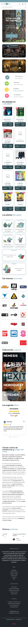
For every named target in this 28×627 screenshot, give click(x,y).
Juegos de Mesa (14, 572)
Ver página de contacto (14, 613)
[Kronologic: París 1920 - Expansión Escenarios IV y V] (7, 133)
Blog (14, 579)
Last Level (8, 182)
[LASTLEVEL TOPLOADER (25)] (7, 175)
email (22, 90)
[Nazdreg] (20, 196)
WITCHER (11, 395)
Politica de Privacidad (14, 588)
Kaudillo (8, 204)
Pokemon (20, 182)
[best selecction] (20, 133)
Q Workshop (20, 161)
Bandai (20, 139)
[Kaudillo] (7, 196)
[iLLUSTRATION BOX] (7, 154)
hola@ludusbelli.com (14, 611)
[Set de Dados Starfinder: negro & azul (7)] (20, 154)
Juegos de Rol (14, 575)
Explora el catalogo (12, 36)
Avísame (23, 146)
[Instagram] (14, 623)
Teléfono (15, 90)
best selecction (20, 141)
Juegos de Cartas (14, 573)
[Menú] (2, 4)
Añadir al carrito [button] (10, 124)
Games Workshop (8, 203)
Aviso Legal (14, 587)
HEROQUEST (13, 385)
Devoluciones (14, 594)
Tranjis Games (8, 117)
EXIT (7, 375)
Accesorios (14, 577)
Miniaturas (14, 570)
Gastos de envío (14, 592)
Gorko (10, 538)
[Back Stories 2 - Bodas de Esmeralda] (20, 111)
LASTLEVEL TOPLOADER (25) (8, 185)
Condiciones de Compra (14, 590)
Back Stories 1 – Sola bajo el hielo (8, 121)
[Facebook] (13, 623)
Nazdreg (20, 204)
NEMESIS (11, 356)
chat (19, 90)
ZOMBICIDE (12, 365)
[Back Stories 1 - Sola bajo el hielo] (7, 111)
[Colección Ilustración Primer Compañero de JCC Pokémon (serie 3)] (20, 175)
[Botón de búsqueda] (25, 7)
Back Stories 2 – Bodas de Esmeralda (20, 121)
